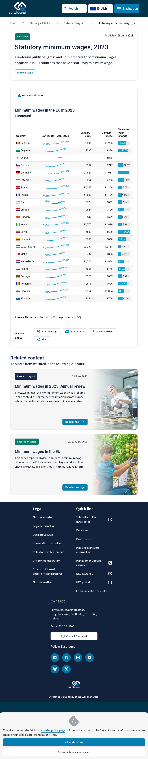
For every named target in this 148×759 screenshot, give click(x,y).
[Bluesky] (55, 669)
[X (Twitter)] (66, 669)
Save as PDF (77, 331)
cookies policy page (53, 730)
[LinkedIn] (55, 657)
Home (13, 23)
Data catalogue (74, 23)
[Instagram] (78, 657)
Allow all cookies (74, 742)
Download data (105, 331)
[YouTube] (89, 657)
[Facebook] (66, 657)
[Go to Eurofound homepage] (24, 8)
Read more (76, 422)
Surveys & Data (40, 23)
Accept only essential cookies (74, 752)
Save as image (49, 331)
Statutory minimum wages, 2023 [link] (119, 23)
